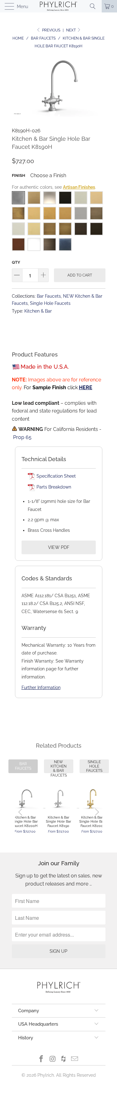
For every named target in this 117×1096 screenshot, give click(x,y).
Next (71, 30)
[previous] (21, 812)
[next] (96, 812)
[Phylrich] (58, 6)
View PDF (58, 547)
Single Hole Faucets (50, 303)
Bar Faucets (49, 296)
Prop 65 (22, 437)
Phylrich (45, 1075)
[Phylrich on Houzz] (64, 1059)
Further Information (41, 687)
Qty (16, 262)
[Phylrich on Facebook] (41, 1059)
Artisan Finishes (79, 187)
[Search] (94, 6)
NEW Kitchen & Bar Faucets (59, 766)
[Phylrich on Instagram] (52, 1059)
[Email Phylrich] (75, 1059)
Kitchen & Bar (38, 311)
